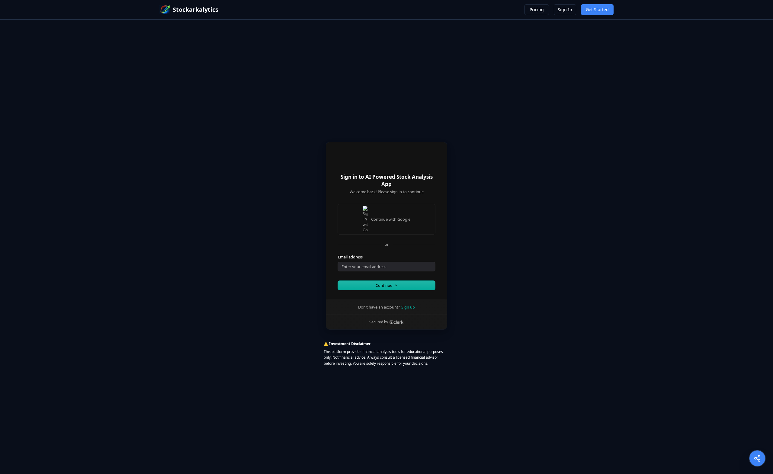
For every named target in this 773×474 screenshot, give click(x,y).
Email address (350, 257)
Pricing (537, 9)
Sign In (565, 9)
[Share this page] (757, 458)
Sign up (408, 307)
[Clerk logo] (396, 322)
